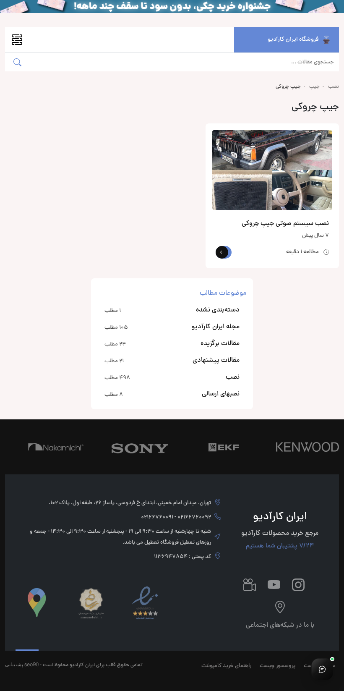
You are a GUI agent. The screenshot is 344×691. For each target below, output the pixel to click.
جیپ (314, 87)
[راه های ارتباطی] (322, 669)
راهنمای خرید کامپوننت (226, 666)
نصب (333, 87)
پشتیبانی (14, 664)
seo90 (31, 664)
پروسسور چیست (277, 666)
